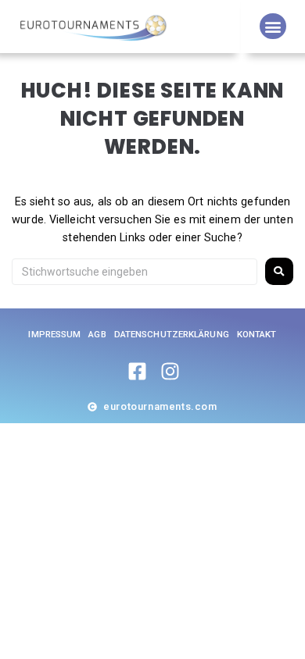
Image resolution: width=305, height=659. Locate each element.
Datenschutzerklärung (171, 334)
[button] (272, 26)
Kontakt (257, 334)
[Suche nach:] (134, 271)
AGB (97, 334)
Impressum (54, 334)
